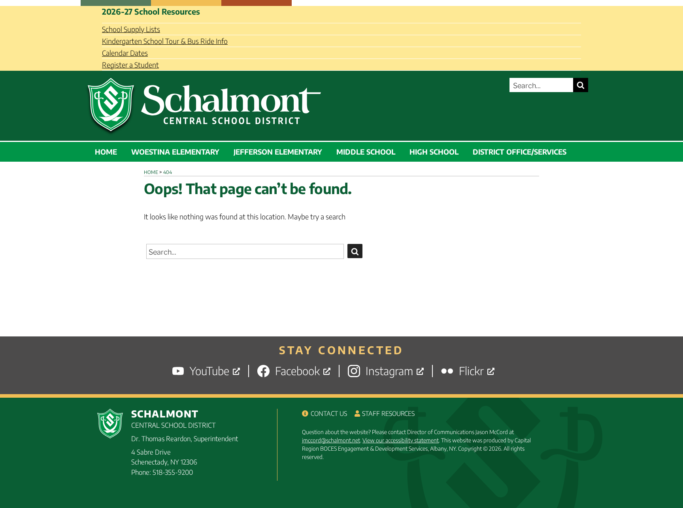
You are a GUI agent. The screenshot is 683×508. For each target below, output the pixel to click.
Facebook (297, 371)
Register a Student (130, 64)
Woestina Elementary (175, 151)
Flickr (471, 371)
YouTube (209, 371)
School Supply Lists (131, 29)
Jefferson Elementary (278, 151)
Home (106, 151)
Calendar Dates (125, 52)
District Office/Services (519, 151)
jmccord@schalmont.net (331, 440)
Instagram (389, 371)
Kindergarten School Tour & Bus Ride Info (165, 40)
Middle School (365, 151)
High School (433, 151)
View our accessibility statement (400, 440)
